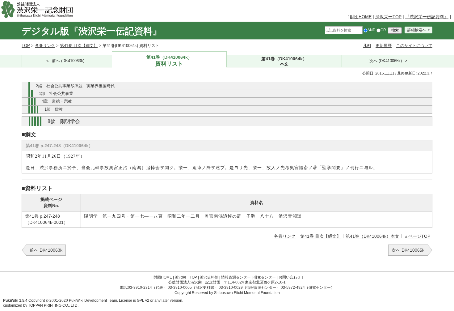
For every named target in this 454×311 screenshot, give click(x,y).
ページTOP (419, 236)
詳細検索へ (416, 30)
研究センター (265, 277)
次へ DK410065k (408, 250)
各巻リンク (45, 45)
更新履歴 (384, 45)
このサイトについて (414, 45)
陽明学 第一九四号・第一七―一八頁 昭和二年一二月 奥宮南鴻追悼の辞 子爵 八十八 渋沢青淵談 (193, 216)
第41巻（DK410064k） (169, 61)
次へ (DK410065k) (385, 61)
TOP (26, 45)
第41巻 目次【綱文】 (79, 45)
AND (372, 30)
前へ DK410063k (46, 250)
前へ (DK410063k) (68, 61)
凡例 (367, 45)
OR (383, 30)
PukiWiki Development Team (93, 300)
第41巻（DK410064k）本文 (372, 236)
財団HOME (361, 16)
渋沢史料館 (209, 277)
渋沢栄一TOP (388, 16)
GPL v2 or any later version (159, 300)
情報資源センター (236, 277)
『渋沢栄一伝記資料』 (426, 16)
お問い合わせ (290, 277)
